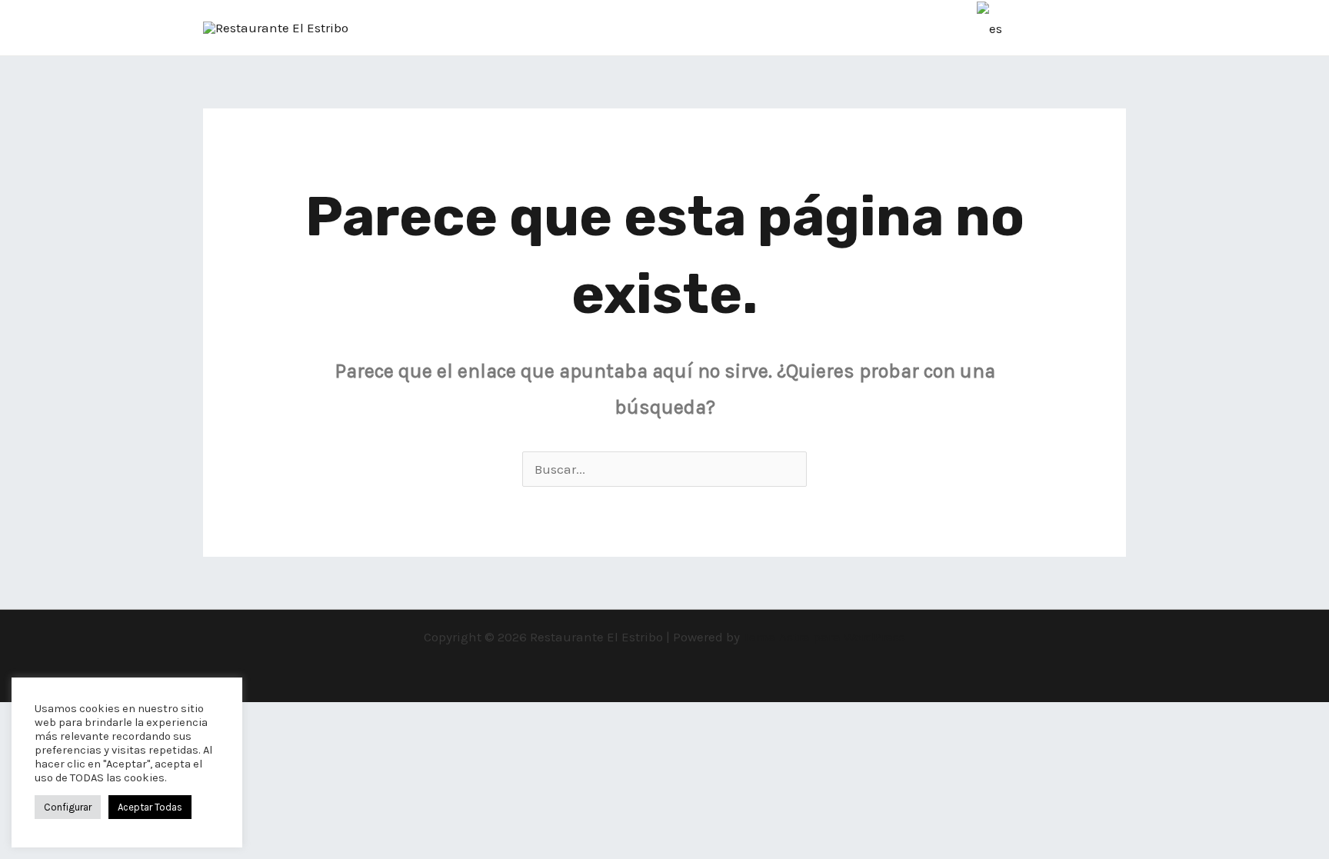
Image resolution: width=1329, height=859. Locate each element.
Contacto (937, 27)
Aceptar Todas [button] (150, 807)
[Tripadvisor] (394, 28)
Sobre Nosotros (778, 27)
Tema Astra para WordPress (824, 636)
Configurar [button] (68, 807)
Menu (866, 27)
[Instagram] (417, 28)
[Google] (440, 28)
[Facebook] (371, 28)
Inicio (691, 27)
